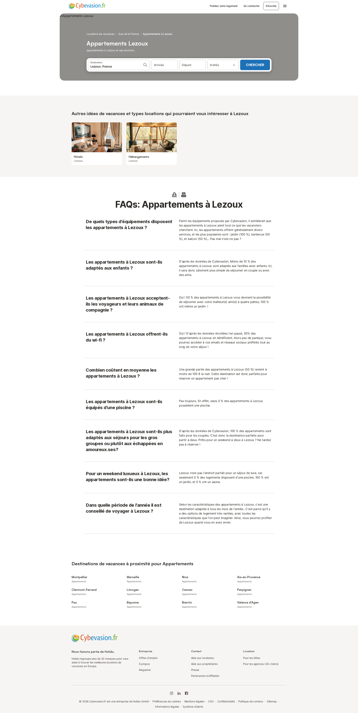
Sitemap (272, 701)
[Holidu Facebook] (186, 693)
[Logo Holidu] (87, 6)
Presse (195, 669)
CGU (211, 701)
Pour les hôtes (251, 657)
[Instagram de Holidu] (171, 693)
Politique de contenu (250, 701)
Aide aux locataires (202, 657)
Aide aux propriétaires (204, 663)
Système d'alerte (193, 706)
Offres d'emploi (148, 657)
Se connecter (251, 5)
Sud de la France (128, 33)
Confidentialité (226, 701)
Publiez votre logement (224, 5)
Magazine (145, 669)
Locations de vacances (100, 33)
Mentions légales (194, 701)
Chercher (255, 65)
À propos (144, 663)
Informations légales (167, 706)
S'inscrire (271, 5)
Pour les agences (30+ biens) (261, 663)
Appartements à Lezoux (157, 33)
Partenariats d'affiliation (205, 675)
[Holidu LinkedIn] (179, 693)
